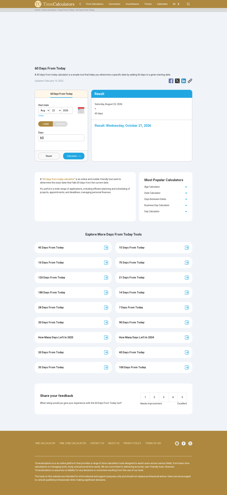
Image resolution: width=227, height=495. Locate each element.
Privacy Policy (132, 443)
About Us (113, 443)
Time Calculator (45, 443)
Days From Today (66, 10)
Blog (175, 4)
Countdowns (132, 4)
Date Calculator (49, 10)
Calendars (162, 4)
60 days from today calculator (58, 179)
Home (37, 10)
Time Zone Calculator (72, 443)
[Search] (188, 4)
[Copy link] (190, 81)
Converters (114, 4)
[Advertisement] (113, 37)
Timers (148, 4)
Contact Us (97, 443)
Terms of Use (153, 443)
